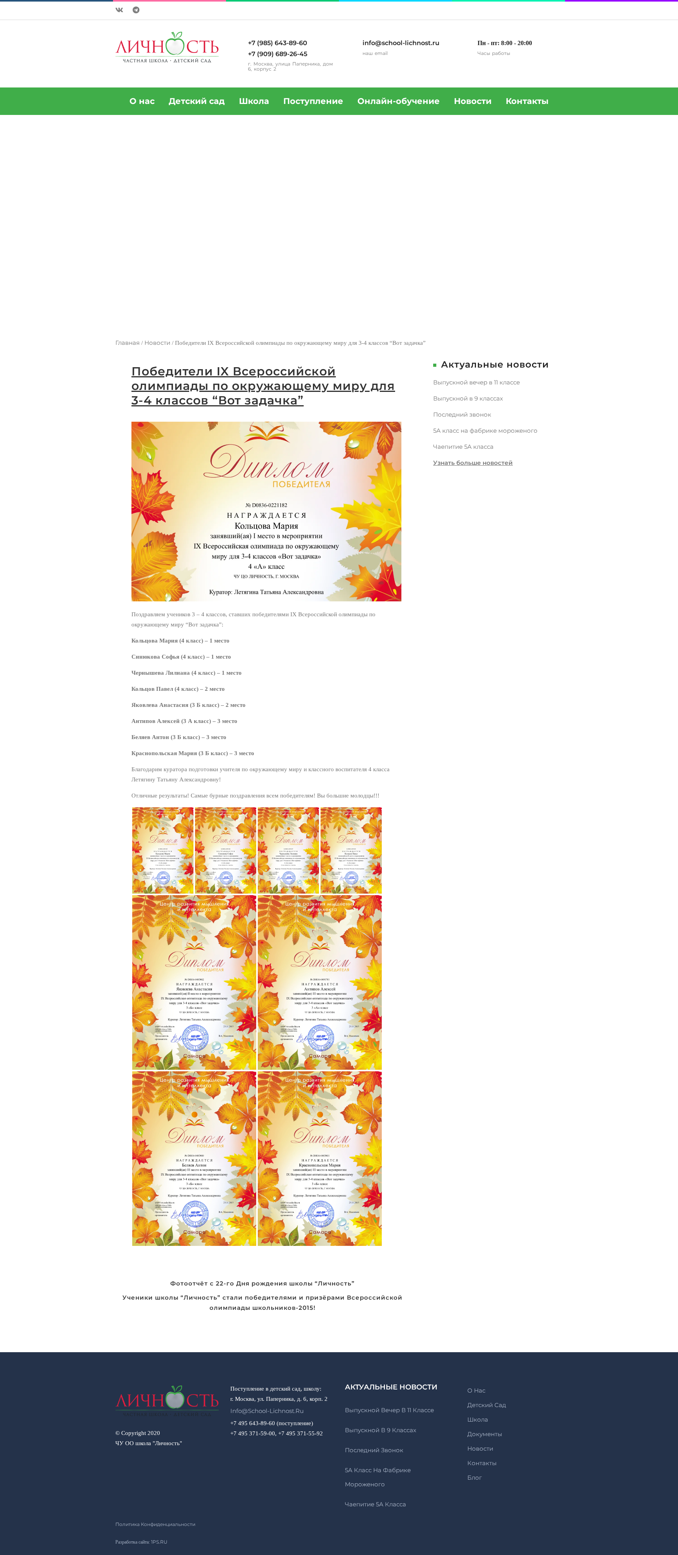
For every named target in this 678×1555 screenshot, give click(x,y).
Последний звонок (462, 414)
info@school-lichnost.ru (401, 43)
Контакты (527, 101)
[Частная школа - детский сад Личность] (167, 1405)
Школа (254, 101)
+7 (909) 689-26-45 (277, 54)
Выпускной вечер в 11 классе (476, 382)
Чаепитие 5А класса (463, 446)
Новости (473, 101)
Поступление (313, 101)
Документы (484, 1434)
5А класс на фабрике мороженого (485, 430)
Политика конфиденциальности (155, 1524)
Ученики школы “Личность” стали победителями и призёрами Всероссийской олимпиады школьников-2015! (262, 1302)
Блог (474, 1477)
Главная (127, 342)
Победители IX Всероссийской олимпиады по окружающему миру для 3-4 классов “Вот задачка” (263, 386)
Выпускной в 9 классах (468, 398)
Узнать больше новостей (473, 462)
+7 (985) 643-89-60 (277, 43)
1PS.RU (159, 1542)
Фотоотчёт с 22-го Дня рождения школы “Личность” (262, 1283)
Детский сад (197, 101)
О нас (476, 1390)
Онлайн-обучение (398, 101)
